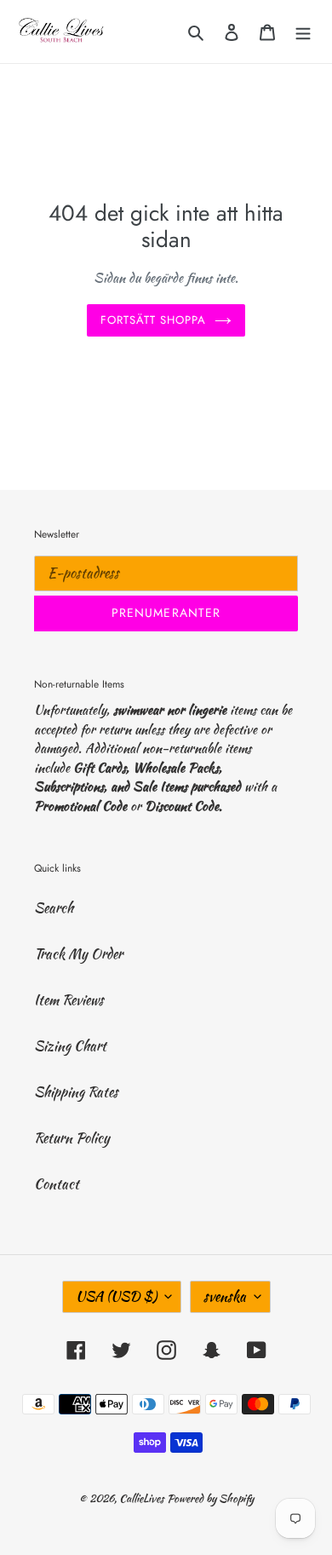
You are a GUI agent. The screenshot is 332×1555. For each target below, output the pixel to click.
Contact (56, 1184)
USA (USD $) (116, 1296)
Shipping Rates (76, 1092)
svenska (224, 1296)
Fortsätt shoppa (153, 320)
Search (53, 908)
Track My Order (78, 954)
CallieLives (143, 1498)
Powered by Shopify (210, 1498)
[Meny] (303, 31)
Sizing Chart (70, 1046)
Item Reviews (69, 1000)
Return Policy (72, 1138)
